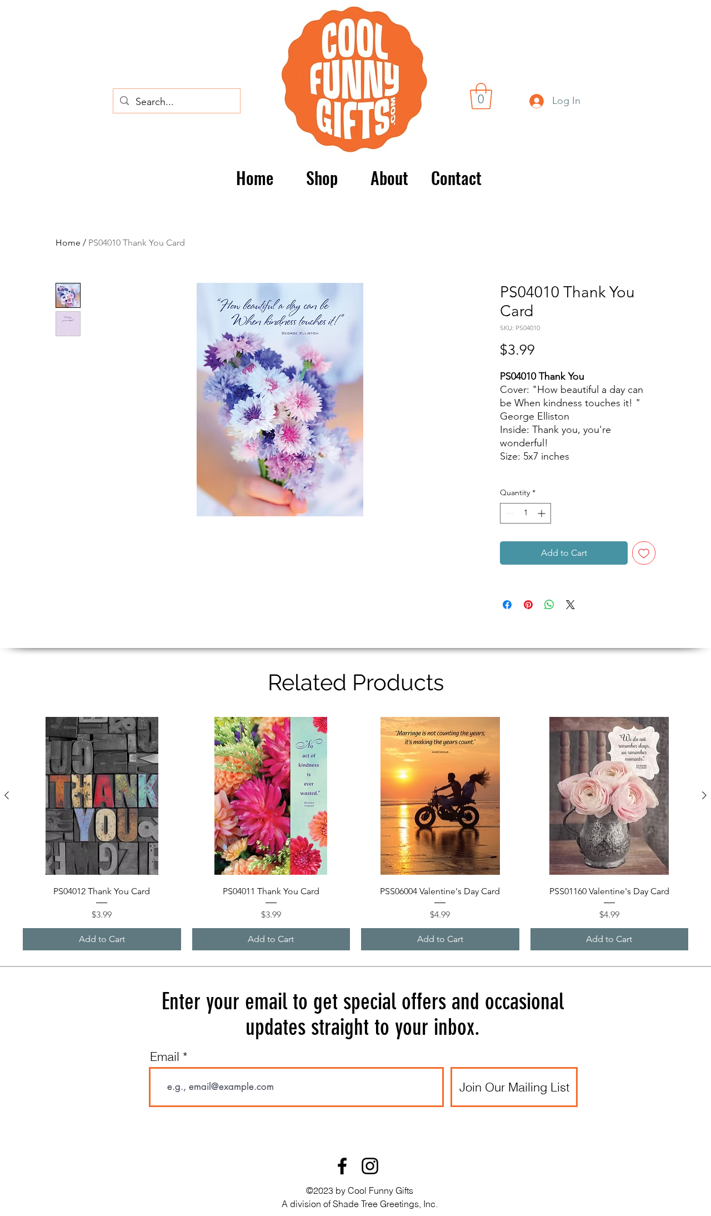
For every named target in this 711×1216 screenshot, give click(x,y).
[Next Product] (704, 795)
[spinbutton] (525, 513)
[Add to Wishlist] (643, 553)
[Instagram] (370, 1166)
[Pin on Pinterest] (528, 604)
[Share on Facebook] (507, 604)
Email (164, 1056)
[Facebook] (342, 1166)
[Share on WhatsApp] (549, 604)
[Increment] (542, 513)
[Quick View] (102, 796)
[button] (481, 96)
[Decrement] (508, 513)
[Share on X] (570, 604)
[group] (355, 833)
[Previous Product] (6, 795)
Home (68, 242)
